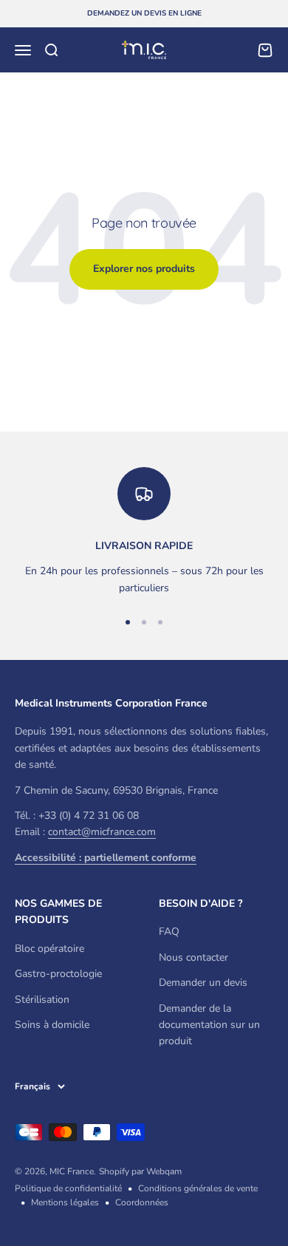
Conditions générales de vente (198, 1188)
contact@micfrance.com (102, 832)
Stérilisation (42, 1000)
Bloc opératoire (49, 949)
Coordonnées (141, 1202)
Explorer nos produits (144, 269)
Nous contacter (193, 957)
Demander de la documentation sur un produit (209, 1025)
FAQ (169, 932)
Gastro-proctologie (58, 974)
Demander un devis (203, 983)
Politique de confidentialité (68, 1188)
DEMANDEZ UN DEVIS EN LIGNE (144, 13)
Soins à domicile (52, 1025)
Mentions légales (65, 1202)
